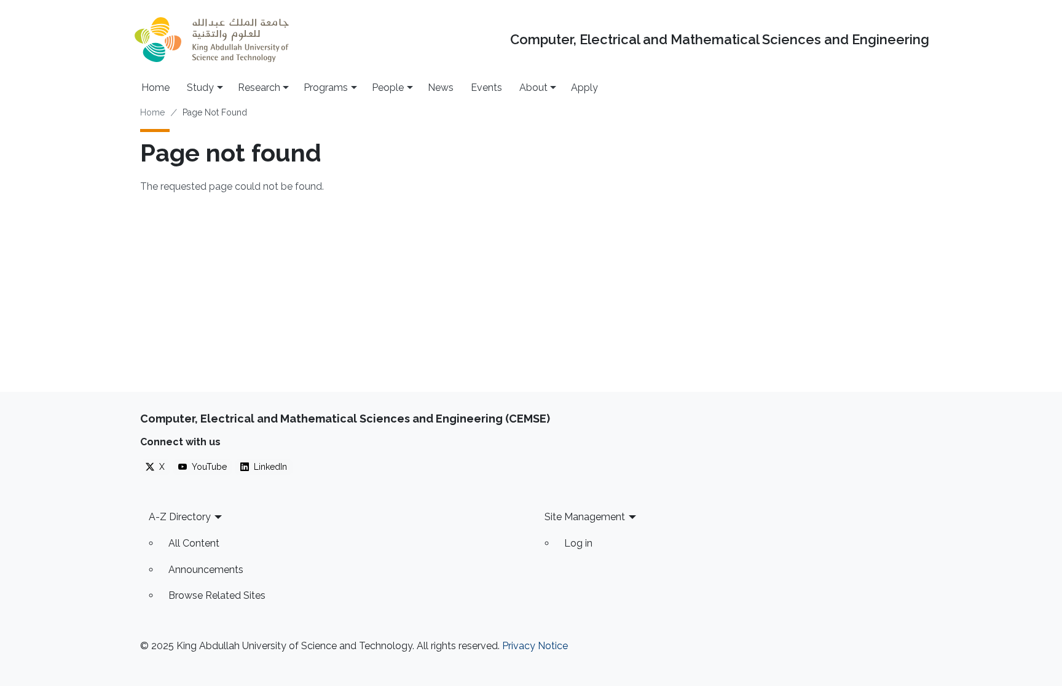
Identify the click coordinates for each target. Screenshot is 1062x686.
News (441, 87)
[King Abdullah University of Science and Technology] (211, 39)
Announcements (205, 569)
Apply (584, 87)
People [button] (388, 87)
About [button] (533, 87)
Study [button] (200, 87)
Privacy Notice (535, 646)
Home (155, 87)
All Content (193, 543)
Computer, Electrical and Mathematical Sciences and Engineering (719, 39)
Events (486, 87)
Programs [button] (326, 87)
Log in (578, 543)
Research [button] (259, 87)
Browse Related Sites (217, 595)
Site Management (585, 517)
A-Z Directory (180, 517)
